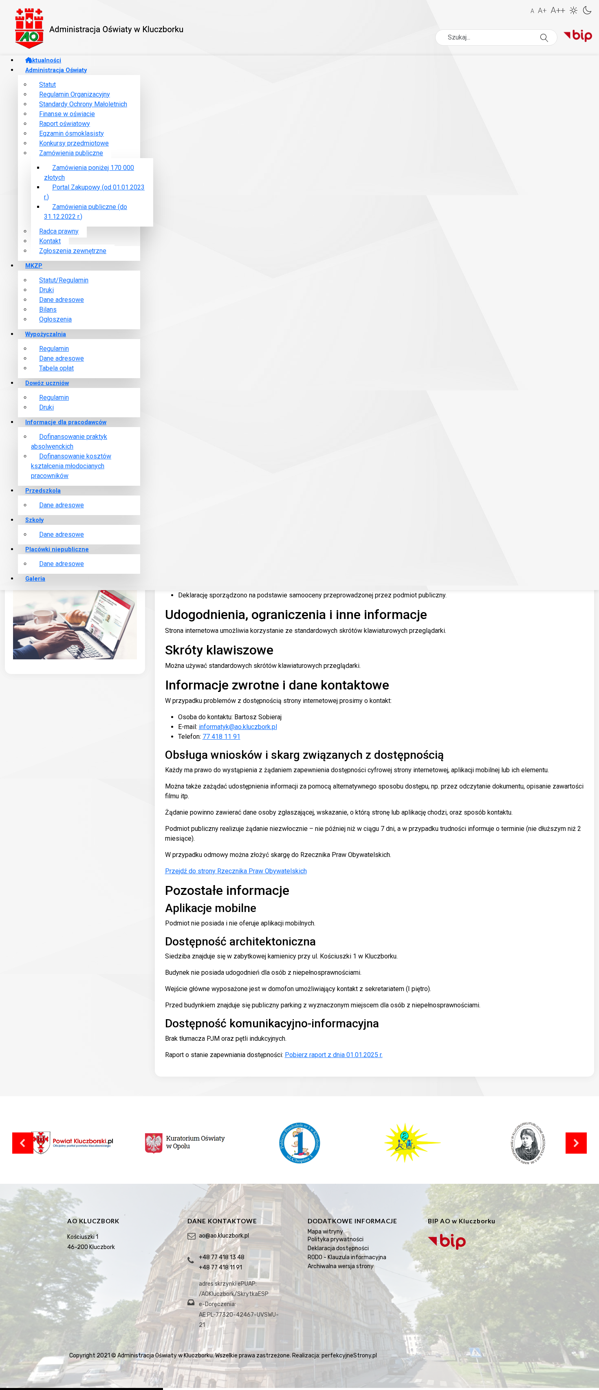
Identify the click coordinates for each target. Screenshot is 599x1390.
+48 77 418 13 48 (221, 1257)
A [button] (532, 11)
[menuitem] (43, 60)
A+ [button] (542, 10)
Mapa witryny (325, 1231)
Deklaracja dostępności (338, 1248)
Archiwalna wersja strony (341, 1266)
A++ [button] (558, 10)
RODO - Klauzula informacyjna (347, 1257)
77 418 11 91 (221, 736)
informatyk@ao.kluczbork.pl (238, 727)
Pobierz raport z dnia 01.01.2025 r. (334, 1055)
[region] (299, 1286)
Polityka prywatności (335, 1239)
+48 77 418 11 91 (220, 1267)
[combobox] (496, 37)
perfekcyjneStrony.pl (349, 1355)
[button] (575, 9)
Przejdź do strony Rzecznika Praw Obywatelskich (236, 871)
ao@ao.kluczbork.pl (224, 1235)
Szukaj (557, 37)
